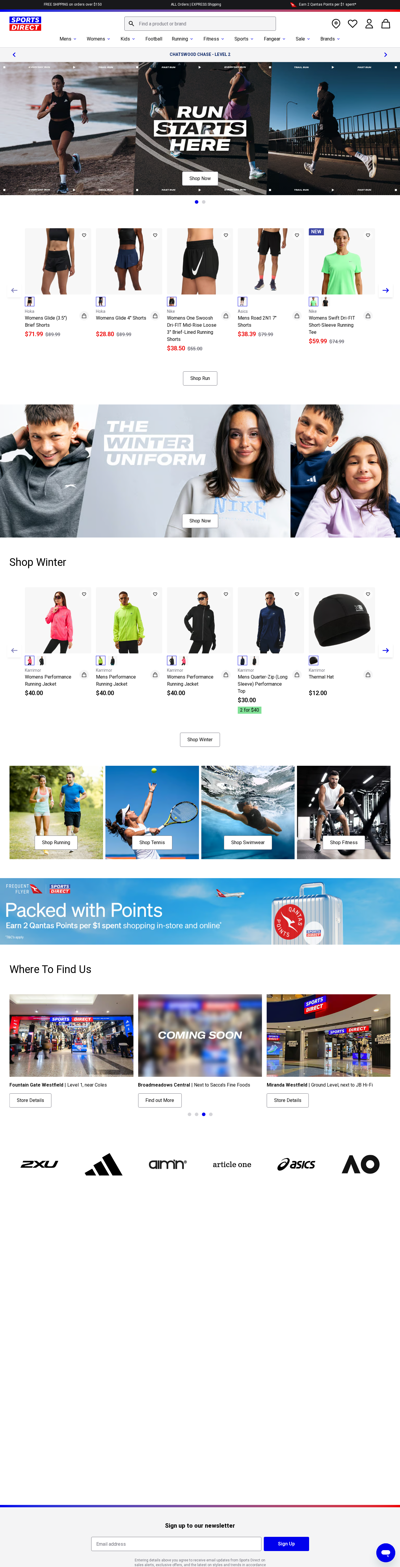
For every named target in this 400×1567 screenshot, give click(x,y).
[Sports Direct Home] (25, 24)
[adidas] (103, 1164)
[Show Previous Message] (14, 55)
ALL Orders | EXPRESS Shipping (196, 4)
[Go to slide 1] (196, 202)
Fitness (211, 39)
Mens (65, 39)
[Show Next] (386, 290)
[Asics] (296, 1164)
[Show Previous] (14, 290)
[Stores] (336, 24)
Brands (327, 39)
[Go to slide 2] (203, 202)
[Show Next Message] (386, 55)
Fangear (272, 39)
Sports (241, 39)
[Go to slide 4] (211, 1114)
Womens (96, 39)
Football (153, 39)
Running (180, 39)
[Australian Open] (361, 1164)
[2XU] (39, 1164)
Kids (125, 39)
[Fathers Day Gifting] (200, 128)
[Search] (131, 24)
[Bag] (386, 24)
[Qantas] (200, 911)
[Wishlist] (353, 24)
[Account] (369, 24)
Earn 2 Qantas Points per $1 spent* (327, 4)
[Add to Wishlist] (84, 235)
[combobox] (200, 24)
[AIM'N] (167, 1164)
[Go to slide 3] (203, 1114)
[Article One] (232, 1164)
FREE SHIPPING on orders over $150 (73, 4)
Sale (300, 39)
